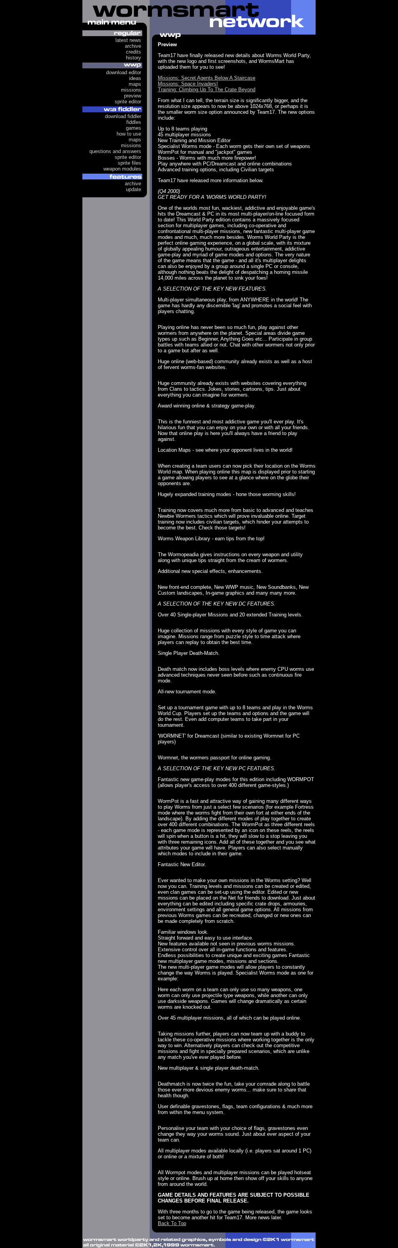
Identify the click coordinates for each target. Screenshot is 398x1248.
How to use (129, 134)
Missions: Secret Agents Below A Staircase (206, 78)
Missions (131, 90)
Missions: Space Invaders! (188, 84)
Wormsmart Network (199, 17)
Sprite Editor (128, 101)
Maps (135, 84)
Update (133, 189)
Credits (133, 52)
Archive (133, 46)
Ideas (135, 78)
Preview (132, 96)
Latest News (128, 40)
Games (133, 128)
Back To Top (172, 1223)
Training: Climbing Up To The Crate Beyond (206, 89)
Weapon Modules (122, 169)
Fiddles (133, 122)
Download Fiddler (123, 116)
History (133, 58)
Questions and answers (115, 151)
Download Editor (123, 72)
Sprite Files (129, 163)
